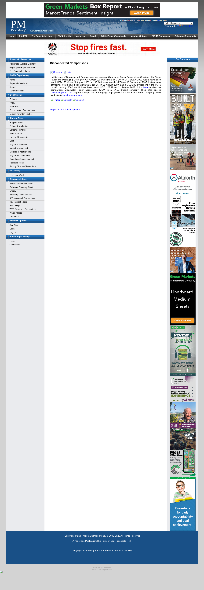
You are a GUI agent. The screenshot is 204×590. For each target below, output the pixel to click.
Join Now (14, 225)
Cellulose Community (185, 36)
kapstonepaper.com (72, 95)
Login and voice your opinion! (65, 109)
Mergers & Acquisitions (20, 152)
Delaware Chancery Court (21, 187)
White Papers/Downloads (113, 36)
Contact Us (15, 244)
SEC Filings (15, 205)
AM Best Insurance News (21, 183)
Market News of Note (19, 148)
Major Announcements (20, 155)
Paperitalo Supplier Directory (23, 64)
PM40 (12, 103)
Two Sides (14, 216)
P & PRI (23, 36)
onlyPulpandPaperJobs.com (22, 67)
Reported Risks (17, 163)
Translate (188, 26)
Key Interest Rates (18, 202)
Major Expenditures (18, 144)
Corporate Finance (18, 130)
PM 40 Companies (161, 36)
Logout (13, 232)
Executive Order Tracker (21, 114)
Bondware (107, 568)
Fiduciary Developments (21, 194)
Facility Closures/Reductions (23, 166)
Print (69, 72)
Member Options (139, 36)
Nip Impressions (17, 91)
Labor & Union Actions (20, 137)
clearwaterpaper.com (61, 92)
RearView (14, 106)
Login (12, 229)
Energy (13, 191)
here (145, 87)
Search (93, 36)
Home (11, 36)
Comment (58, 72)
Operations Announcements (22, 159)
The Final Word (17, 175)
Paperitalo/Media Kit (19, 83)
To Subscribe (64, 36)
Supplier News (16, 122)
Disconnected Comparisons (22, 110)
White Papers (16, 213)
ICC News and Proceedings (22, 198)
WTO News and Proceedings (23, 209)
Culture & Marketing (19, 126)
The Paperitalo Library (43, 36)
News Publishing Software (102, 570)
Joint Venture (16, 133)
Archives (80, 36)
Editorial (13, 99)
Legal (12, 141)
